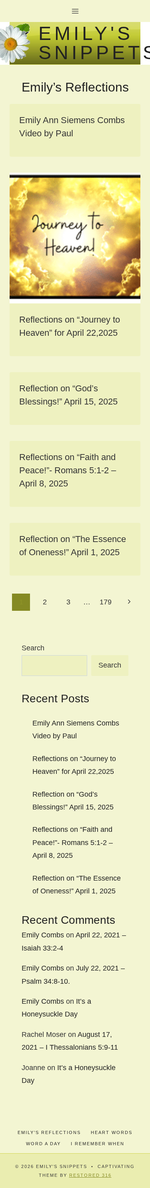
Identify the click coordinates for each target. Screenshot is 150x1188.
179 (106, 602)
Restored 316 (90, 1175)
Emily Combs (43, 935)
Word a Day (43, 1143)
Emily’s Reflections (49, 1132)
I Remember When (97, 1143)
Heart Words (111, 1132)
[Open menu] (75, 11)
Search (33, 648)
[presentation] (75, 238)
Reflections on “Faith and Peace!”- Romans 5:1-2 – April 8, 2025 (67, 470)
